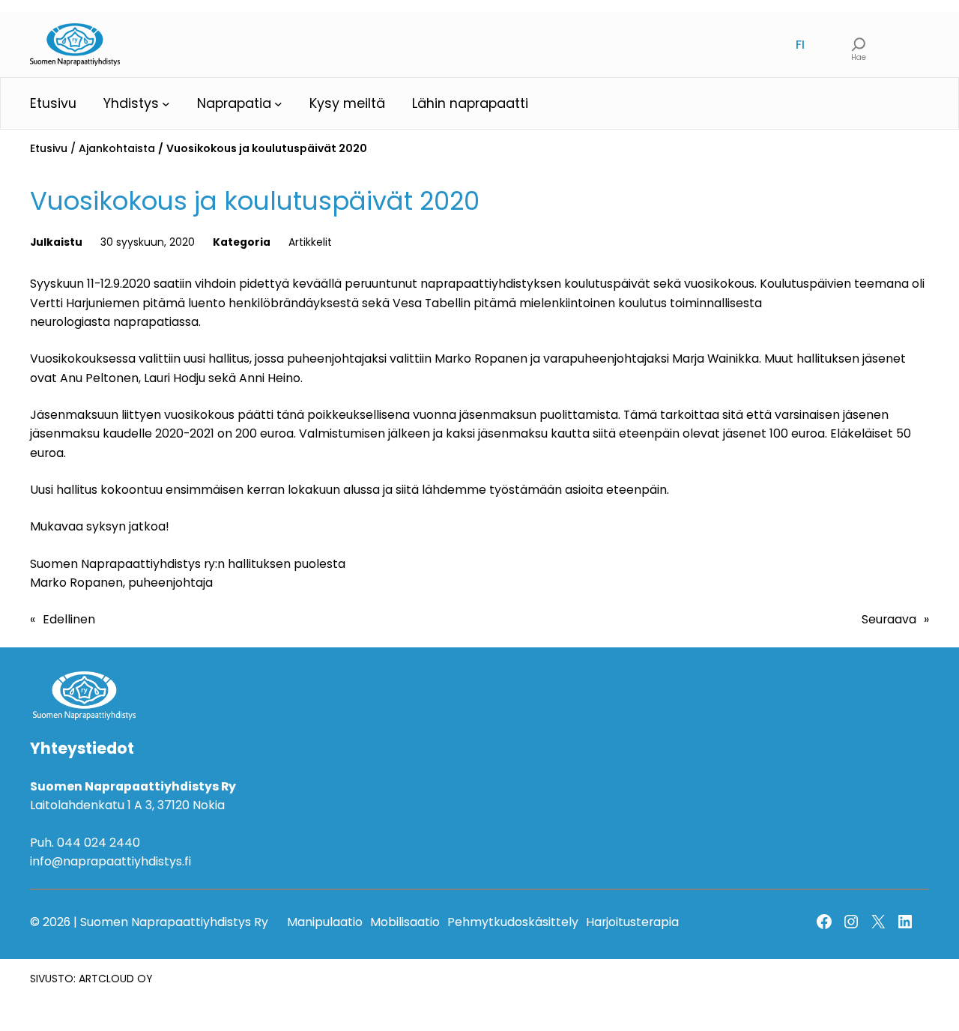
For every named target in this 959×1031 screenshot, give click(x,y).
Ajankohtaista (117, 148)
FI (800, 44)
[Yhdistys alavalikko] (166, 104)
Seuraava (889, 619)
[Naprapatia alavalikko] (278, 104)
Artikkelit (310, 242)
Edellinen (69, 619)
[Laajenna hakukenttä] (858, 44)
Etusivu (48, 148)
